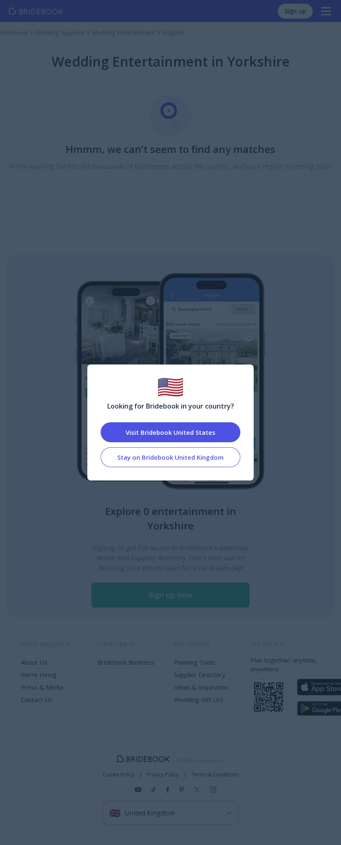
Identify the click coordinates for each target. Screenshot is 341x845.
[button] (170, 595)
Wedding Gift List (198, 699)
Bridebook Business (125, 662)
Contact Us (36, 699)
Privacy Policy (163, 774)
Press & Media (42, 687)
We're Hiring (39, 674)
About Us (34, 662)
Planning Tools (194, 662)
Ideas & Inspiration (201, 687)
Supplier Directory (199, 674)
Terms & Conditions (215, 774)
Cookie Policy (118, 774)
